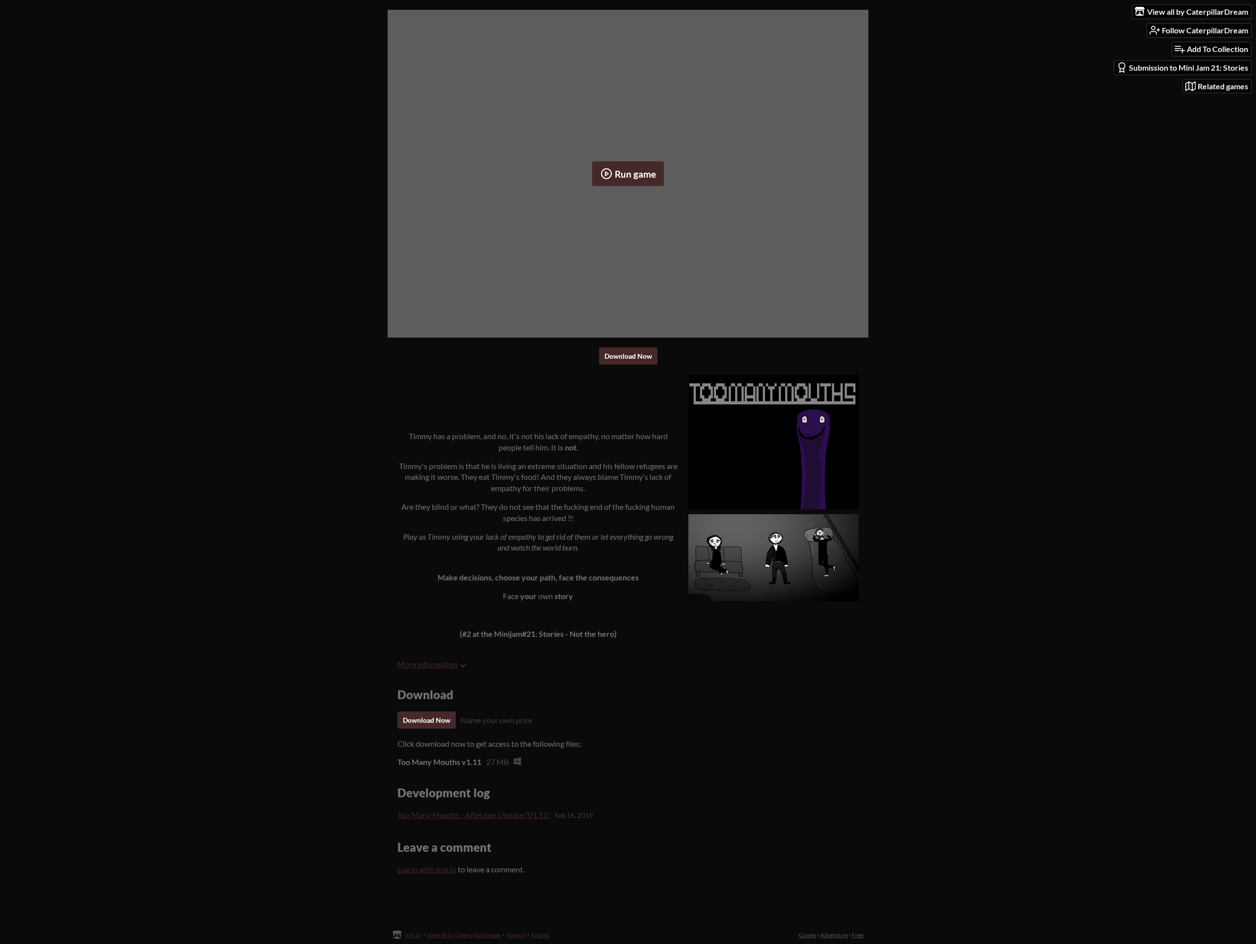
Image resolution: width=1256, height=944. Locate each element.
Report (516, 935)
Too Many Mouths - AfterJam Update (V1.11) (473, 814)
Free (858, 935)
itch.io (413, 935)
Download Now (628, 356)
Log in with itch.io (426, 869)
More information (427, 664)
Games (807, 935)
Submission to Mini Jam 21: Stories (1188, 67)
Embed (540, 935)
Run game (635, 174)
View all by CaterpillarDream (463, 935)
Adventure (834, 935)
